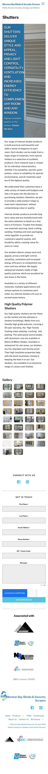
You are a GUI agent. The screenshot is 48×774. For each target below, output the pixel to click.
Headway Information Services (34, 727)
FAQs (29, 716)
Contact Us (24, 719)
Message (24, 563)
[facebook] (19, 482)
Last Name (24, 516)
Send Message (24, 600)
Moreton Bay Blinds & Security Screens (26, 724)
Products (16, 716)
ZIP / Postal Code (24, 551)
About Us (12, 719)
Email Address (24, 528)
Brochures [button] (35, 719)
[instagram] (28, 482)
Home (7, 716)
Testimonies (38, 716)
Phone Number (24, 539)
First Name (24, 504)
